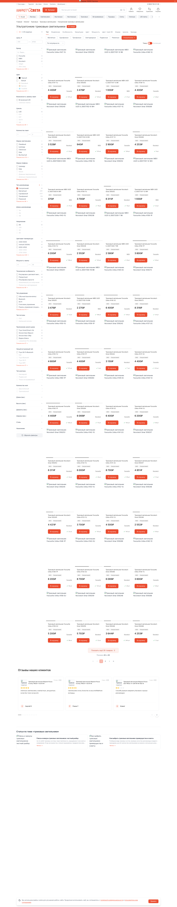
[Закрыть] (175, 1)
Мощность (96, 32)
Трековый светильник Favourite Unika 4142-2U (88, 571)
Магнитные (51, 38)
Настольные (71, 17)
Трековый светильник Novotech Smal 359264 (88, 407)
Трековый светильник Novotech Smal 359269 (146, 136)
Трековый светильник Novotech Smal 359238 (88, 245)
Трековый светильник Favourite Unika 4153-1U (88, 516)
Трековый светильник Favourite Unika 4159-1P (88, 353)
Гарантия (31, 4)
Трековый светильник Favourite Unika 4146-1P (59, 571)
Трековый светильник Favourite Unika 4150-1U (59, 353)
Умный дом (79, 32)
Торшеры (111, 17)
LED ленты (143, 17)
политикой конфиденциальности (111, 900)
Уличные (132, 17)
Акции (23, 17)
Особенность (67, 32)
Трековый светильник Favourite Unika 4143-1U (59, 245)
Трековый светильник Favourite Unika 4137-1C (117, 136)
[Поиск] (124, 10)
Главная (19, 22)
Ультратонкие (128, 38)
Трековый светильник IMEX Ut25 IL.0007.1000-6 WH (59, 190)
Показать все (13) (21, 157)
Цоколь (125, 32)
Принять (153, 901)
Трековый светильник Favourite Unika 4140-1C (146, 571)
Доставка (38, 4)
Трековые (84, 17)
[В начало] (93, 661)
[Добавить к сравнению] (71, 54)
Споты (122, 17)
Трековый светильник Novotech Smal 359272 (146, 299)
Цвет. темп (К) (107, 32)
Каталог (26, 22)
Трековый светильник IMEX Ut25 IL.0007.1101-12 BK (117, 81)
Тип (47, 32)
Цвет (87, 32)
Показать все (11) (21, 309)
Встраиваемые (98, 17)
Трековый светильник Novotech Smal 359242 (117, 353)
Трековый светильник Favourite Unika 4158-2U (59, 625)
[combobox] (93, 10)
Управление (55, 32)
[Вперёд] (109, 661)
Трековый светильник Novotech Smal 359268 (146, 625)
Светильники (45, 17)
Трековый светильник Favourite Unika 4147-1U (59, 81)
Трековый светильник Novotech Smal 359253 (59, 462)
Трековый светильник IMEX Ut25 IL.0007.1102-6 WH (88, 136)
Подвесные (104, 38)
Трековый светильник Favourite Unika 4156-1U (88, 190)
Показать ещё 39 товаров (102, 650)
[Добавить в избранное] (71, 50)
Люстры (33, 17)
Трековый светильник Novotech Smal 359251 (59, 299)
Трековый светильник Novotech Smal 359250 (88, 81)
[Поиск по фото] (121, 10)
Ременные (115, 38)
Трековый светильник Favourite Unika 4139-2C (117, 407)
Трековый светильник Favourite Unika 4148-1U (146, 81)
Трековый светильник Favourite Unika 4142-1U (88, 462)
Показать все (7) (21, 343)
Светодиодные (90, 38)
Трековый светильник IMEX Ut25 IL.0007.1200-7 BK (117, 245)
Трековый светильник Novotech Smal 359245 (59, 516)
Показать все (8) (21, 201)
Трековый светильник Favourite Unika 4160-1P (59, 407)
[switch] (150, 43)
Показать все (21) (21, 91)
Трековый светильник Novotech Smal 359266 (117, 571)
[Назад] (97, 661)
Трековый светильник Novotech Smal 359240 (59, 136)
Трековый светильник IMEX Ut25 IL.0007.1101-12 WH (146, 190)
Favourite (69, 91)
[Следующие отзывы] (157, 715)
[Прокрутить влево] (155, 16)
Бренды (134, 32)
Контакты (53, 4)
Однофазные (63, 38)
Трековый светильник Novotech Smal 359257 (146, 462)
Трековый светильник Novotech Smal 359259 (88, 625)
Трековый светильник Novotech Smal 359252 (117, 190)
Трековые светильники (48, 22)
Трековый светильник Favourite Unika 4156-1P (146, 245)
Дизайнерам (61, 4)
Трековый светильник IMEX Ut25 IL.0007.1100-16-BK (88, 299)
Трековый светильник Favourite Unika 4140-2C (117, 299)
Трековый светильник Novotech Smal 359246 (146, 516)
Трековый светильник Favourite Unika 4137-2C (146, 353)
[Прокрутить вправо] (159, 16)
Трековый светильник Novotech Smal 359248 (117, 625)
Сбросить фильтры (30, 435)
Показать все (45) (21, 69)
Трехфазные (77, 38)
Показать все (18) (21, 179)
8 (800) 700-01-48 (153, 4)
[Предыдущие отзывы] (152, 715)
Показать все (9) (21, 125)
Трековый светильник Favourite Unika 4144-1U (146, 407)
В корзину (54, 97)
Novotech (98, 91)
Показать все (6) (21, 287)
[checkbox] (17, 32)
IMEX (128, 91)
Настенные (58, 17)
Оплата (46, 4)
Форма (117, 32)
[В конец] (113, 661)
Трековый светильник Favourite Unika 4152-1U (117, 516)
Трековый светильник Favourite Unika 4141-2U (117, 462)
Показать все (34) (21, 255)
